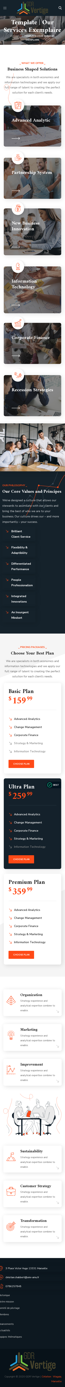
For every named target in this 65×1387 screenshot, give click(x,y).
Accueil (15, 36)
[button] (60, 8)
